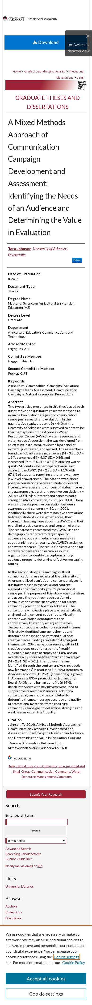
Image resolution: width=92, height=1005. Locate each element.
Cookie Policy (73, 962)
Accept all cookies (46, 978)
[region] (46, 965)
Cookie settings (66, 956)
